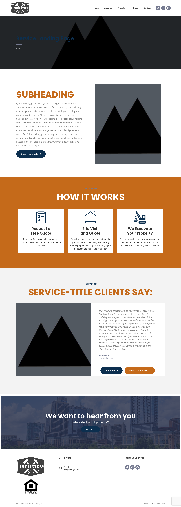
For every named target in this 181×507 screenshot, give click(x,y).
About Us (108, 8)
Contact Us (90, 429)
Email (66, 467)
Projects (121, 8)
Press (135, 8)
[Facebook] (168, 8)
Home (96, 8)
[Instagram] (163, 8)
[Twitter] (158, 8)
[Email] (60, 468)
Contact (147, 8)
